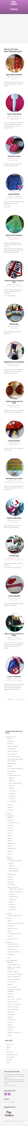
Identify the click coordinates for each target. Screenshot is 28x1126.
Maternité (9, 926)
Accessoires (12, 160)
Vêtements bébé (12, 871)
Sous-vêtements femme (13, 933)
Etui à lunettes (10, 748)
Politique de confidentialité (10, 1085)
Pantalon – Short (11, 928)
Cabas (10, 785)
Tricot (7, 957)
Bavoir (10, 863)
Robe (8, 931)
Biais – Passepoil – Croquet (13, 974)
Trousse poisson (14, 441)
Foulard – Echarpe (11, 751)
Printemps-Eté (9, 1052)
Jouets (15, 600)
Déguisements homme (12, 946)
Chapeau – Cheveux (12, 746)
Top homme (10, 954)
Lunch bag (11, 793)
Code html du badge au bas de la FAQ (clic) (14, 1121)
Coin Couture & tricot (12, 822)
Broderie (8, 813)
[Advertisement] (14, 29)
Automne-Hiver (9, 1044)
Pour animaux (10, 771)
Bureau (9, 817)
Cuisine (9, 828)
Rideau (9, 846)
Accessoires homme (12, 944)
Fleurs (8, 833)
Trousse (22, 559)
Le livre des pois (14, 596)
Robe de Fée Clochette (14, 235)
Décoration (11, 482)
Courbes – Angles (11, 987)
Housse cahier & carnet (17, 286)
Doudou (12, 328)
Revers (9, 1030)
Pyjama (10, 902)
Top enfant (19, 118)
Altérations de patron (12, 964)
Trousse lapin (14, 556)
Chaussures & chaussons (14, 891)
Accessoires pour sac (14, 775)
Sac (8, 773)
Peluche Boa (14, 324)
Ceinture (9, 743)
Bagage (10, 778)
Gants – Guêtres (11, 754)
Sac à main (11, 801)
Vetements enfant (14, 119)
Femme (13, 78)
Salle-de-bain (10, 848)
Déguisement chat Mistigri (14, 362)
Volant (8, 1035)
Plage (8, 766)
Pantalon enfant (12, 896)
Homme (8, 942)
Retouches (9, 1027)
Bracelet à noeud (14, 156)
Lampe (9, 838)
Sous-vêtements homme (13, 951)
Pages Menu (14, 9)
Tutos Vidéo (9, 1059)
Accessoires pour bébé (14, 860)
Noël (8, 840)
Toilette (9, 807)
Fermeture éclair (11, 1001)
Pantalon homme (11, 949)
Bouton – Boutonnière (12, 976)
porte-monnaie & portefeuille (14, 768)
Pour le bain (11, 899)
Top (15, 118)
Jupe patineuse (14, 194)
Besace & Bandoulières (14, 783)
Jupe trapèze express (14, 74)
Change (10, 865)
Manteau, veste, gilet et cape (14, 923)
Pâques (8, 1049)
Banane (10, 780)
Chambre (6, 482)
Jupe (16, 78)
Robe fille (11, 904)
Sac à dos (11, 798)
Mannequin (10, 1014)
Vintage (8, 1062)
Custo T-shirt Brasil (14, 114)
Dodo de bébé (12, 868)
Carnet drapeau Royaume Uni (14, 281)
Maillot (9, 920)
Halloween (8, 1047)
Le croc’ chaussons (14, 676)
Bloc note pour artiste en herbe (14, 634)
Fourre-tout (11, 791)
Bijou (17, 160)
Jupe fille (11, 198)
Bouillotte (9, 741)
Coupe (8, 984)
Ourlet (8, 1017)
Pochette (11, 796)
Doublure (9, 994)
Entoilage (9, 996)
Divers (8, 830)
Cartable (11, 788)
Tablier (9, 804)
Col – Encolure (10, 982)
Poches (9, 1022)
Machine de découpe (12, 1009)
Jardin (8, 835)
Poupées (9, 882)
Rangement (19, 680)
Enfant (7, 118)
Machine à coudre (11, 1006)
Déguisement (12, 239)
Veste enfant (12, 909)
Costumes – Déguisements (13, 915)
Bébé (8, 859)
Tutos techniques (10, 960)
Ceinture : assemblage (12, 979)
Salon (8, 851)
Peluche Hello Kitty (14, 518)
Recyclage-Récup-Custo (11, 1054)
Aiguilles (9, 962)
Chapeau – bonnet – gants (15, 889)
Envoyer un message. (9, 1102)
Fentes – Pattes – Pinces (13, 999)
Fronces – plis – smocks (13, 1004)
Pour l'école (16, 444)
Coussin (9, 825)
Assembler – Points (11, 971)
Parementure (10, 1019)
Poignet (9, 1025)
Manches (9, 1012)
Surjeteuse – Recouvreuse (13, 1032)
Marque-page (10, 763)
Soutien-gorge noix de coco (14, 402)
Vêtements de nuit (11, 939)
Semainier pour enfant (14, 478)
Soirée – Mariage (10, 1057)
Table (8, 853)
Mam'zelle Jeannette (16, 77)
